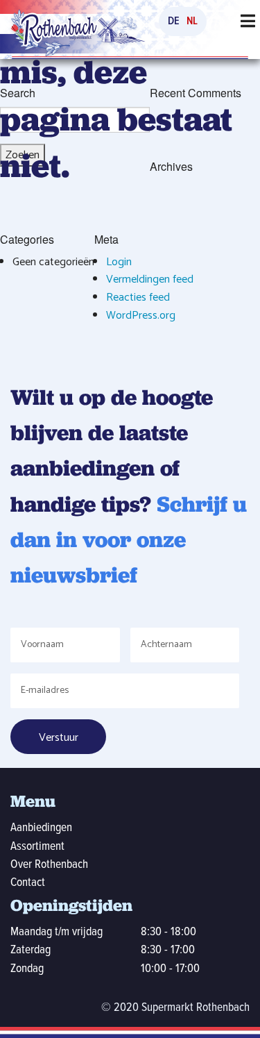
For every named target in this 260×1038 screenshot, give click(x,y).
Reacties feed (138, 297)
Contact (27, 883)
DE (174, 21)
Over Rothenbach (49, 865)
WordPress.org (140, 315)
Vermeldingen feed (149, 279)
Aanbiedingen (41, 828)
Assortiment (37, 847)
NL (192, 21)
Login (119, 262)
